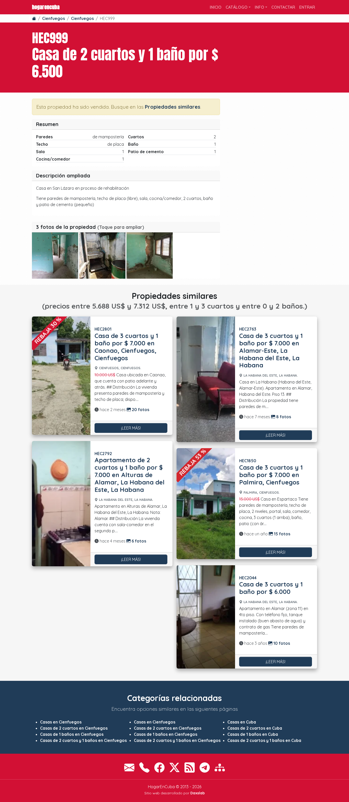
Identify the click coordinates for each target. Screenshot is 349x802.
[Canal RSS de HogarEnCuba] (189, 767)
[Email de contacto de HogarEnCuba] (129, 767)
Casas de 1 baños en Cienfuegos (71, 734)
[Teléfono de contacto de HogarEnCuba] (144, 767)
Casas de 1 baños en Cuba (252, 734)
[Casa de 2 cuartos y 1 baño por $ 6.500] (55, 255)
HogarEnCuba (46, 7)
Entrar (307, 7)
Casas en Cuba (241, 722)
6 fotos (138, 541)
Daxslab (197, 793)
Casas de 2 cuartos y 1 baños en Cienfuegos (83, 740)
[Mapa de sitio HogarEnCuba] (220, 767)
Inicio (216, 7)
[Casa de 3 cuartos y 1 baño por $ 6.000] (206, 617)
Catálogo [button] (237, 7)
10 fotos (281, 643)
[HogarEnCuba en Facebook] (159, 767)
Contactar (283, 7)
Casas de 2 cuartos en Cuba (254, 728)
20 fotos (140, 409)
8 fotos (283, 416)
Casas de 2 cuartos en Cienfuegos (74, 728)
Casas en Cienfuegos (61, 722)
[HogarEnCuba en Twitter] (174, 767)
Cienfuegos (53, 18)
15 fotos (281, 533)
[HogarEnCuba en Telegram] (205, 767)
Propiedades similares (172, 107)
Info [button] (259, 7)
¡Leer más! (131, 428)
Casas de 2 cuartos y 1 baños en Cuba (264, 740)
